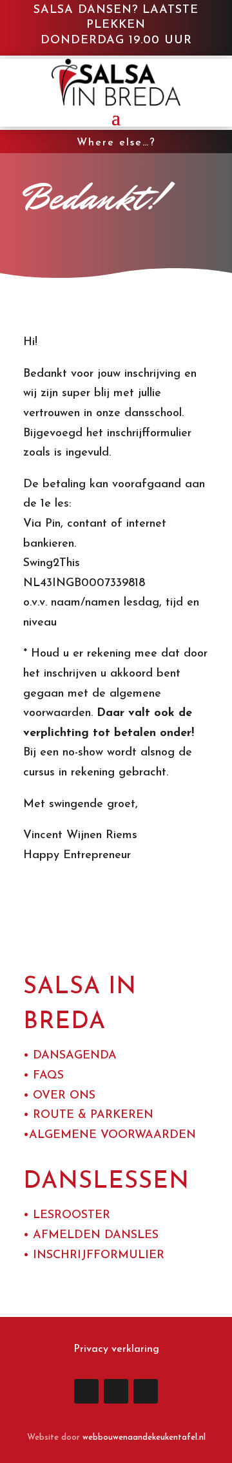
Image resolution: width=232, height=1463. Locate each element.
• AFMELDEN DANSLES (91, 1235)
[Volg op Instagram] (145, 1391)
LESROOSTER (71, 1215)
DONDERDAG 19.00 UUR (116, 41)
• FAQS (43, 1076)
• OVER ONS (59, 1096)
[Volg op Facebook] (116, 1391)
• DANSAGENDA (70, 1056)
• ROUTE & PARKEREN (88, 1115)
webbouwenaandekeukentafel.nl (144, 1437)
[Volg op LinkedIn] (86, 1391)
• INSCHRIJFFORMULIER (93, 1255)
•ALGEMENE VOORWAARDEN (109, 1135)
